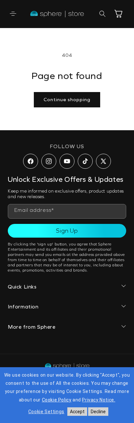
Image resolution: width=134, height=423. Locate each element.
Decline (98, 411)
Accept (77, 411)
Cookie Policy (57, 399)
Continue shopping (67, 99)
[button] (13, 14)
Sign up (67, 230)
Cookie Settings (46, 411)
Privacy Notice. (98, 399)
